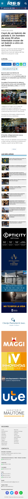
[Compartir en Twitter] (17, 64)
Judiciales (3, 434)
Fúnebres (16, 440)
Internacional (4, 431)
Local (2, 429)
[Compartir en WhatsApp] (21, 64)
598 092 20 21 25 (7, 459)
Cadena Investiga (18, 431)
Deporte (3, 432)
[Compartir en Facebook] (14, 64)
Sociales (16, 438)
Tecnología (16, 435)
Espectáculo (4, 443)
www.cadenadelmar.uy (7, 486)
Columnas (3, 435)
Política (15, 434)
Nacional (16, 429)
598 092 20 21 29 (7, 469)
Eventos (3, 438)
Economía (16, 443)
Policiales (16, 432)
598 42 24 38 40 (6, 473)
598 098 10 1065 (7, 464)
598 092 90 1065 (7, 477)
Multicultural (4, 441)
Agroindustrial (17, 437)
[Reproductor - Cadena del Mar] (14, 8)
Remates (16, 441)
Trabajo (3, 440)
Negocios (3, 437)
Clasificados (4, 444)
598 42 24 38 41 (6, 475)
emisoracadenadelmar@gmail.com (11, 482)
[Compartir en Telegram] (24, 64)
